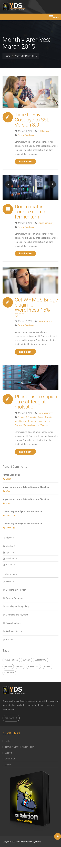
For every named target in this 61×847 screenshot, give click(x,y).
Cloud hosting (11, 660)
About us (10, 581)
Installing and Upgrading (26, 421)
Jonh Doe (10, 515)
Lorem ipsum (40, 660)
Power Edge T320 (11, 475)
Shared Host (33, 666)
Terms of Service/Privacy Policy (19, 747)
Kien (8, 491)
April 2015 (10, 552)
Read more (25, 161)
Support (8, 753)
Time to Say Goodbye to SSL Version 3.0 (32, 120)
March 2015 (11, 558)
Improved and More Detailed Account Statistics (26, 487)
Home (7, 56)
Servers (19, 666)
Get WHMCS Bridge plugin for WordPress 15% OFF (36, 307)
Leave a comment (45, 223)
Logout (8, 765)
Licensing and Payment (17, 615)
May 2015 (10, 546)
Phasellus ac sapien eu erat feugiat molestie (36, 402)
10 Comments (44, 131)
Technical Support (31, 425)
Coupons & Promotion (27, 417)
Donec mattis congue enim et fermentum (31, 212)
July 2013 (10, 564)
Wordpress (9, 673)
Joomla (26, 660)
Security (8, 666)
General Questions (26, 135)
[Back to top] (57, 836)
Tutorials (44, 425)
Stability (48, 666)
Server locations (13, 623)
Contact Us (11, 718)
